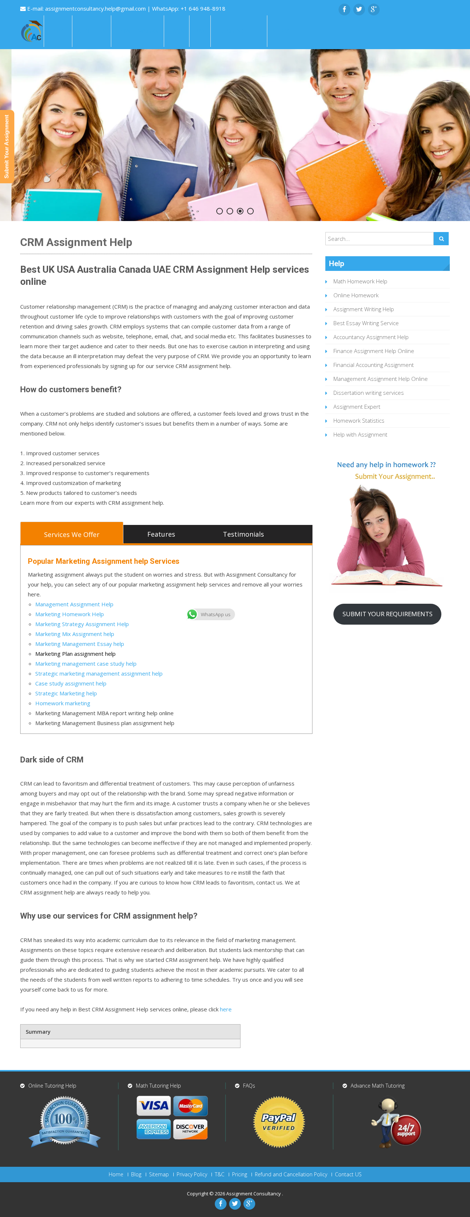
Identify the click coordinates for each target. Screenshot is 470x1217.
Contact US (348, 1174)
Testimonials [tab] (243, 534)
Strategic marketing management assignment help (99, 673)
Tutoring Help (239, 31)
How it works (137, 31)
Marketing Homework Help (69, 614)
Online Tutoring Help (52, 1085)
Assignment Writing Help (363, 309)
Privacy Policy (192, 1174)
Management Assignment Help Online (380, 378)
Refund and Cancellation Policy (291, 1174)
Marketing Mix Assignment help (74, 633)
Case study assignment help (70, 683)
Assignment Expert (356, 406)
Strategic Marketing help (66, 693)
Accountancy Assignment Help (371, 337)
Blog (136, 1174)
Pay (200, 31)
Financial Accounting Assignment (373, 364)
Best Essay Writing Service (366, 323)
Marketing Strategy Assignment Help (82, 624)
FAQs (176, 31)
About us (91, 31)
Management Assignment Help (74, 604)
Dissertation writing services (368, 392)
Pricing (239, 1174)
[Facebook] (344, 9)
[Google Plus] (374, 9)
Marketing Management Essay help (79, 643)
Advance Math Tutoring (378, 1085)
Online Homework (356, 295)
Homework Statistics (358, 420)
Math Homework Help (360, 281)
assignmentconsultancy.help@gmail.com (96, 8)
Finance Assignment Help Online (373, 350)
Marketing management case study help (86, 663)
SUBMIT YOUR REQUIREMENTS (388, 614)
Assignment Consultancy (254, 1193)
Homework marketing (62, 703)
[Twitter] (359, 9)
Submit (283, 31)
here (226, 1009)
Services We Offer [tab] (72, 534)
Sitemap (159, 1174)
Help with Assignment (360, 434)
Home (58, 31)
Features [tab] (161, 534)
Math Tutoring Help (158, 1085)
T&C (219, 1174)
